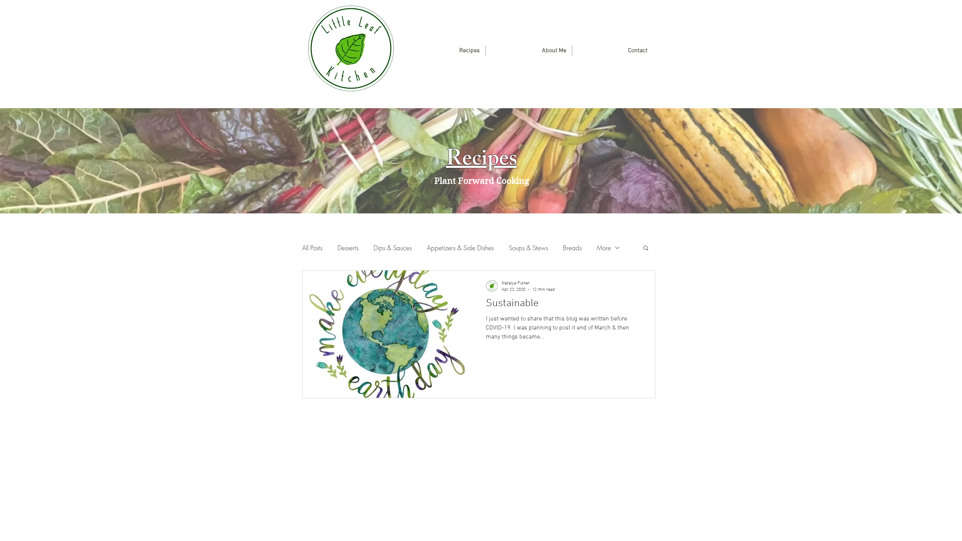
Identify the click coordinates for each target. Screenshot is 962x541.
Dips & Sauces (393, 248)
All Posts (312, 248)
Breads (572, 248)
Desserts (347, 248)
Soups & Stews (528, 248)
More (604, 248)
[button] (645, 248)
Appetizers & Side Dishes (460, 248)
